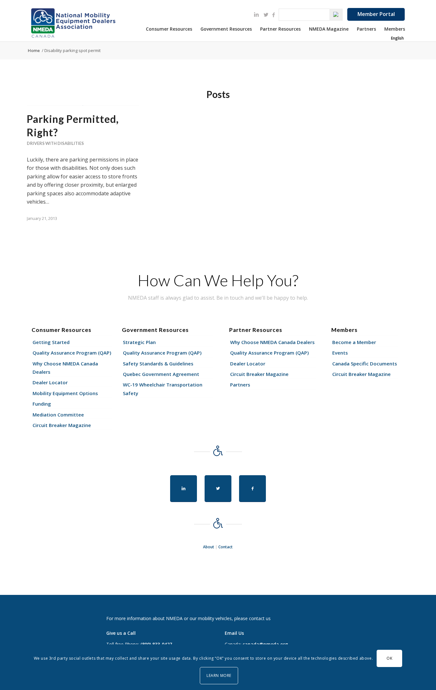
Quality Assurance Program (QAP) (72, 352)
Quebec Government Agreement (161, 374)
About (208, 547)
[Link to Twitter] (266, 14)
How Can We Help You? (218, 280)
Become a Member (354, 342)
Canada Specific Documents (364, 363)
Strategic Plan (139, 342)
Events (340, 352)
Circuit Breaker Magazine (62, 425)
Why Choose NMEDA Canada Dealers (65, 367)
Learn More (219, 675)
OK (389, 658)
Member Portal (376, 14)
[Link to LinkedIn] (256, 14)
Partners (240, 384)
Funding (42, 404)
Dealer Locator (50, 382)
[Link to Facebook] (273, 14)
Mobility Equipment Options (65, 393)
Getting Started (51, 342)
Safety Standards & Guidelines (158, 363)
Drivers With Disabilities (55, 143)
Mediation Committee (58, 414)
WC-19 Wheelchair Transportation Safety (162, 388)
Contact (225, 547)
